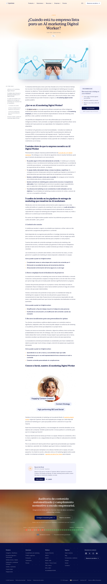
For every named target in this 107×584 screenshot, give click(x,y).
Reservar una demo (92, 3)
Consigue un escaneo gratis (45, 517)
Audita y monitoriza (11, 566)
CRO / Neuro (48, 565)
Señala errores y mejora (12, 560)
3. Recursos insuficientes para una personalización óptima (14, 113)
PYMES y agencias (30, 555)
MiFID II (47, 555)
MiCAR (46, 558)
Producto (31, 3)
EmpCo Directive (49, 553)
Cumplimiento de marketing (32, 553)
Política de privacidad (20, 580)
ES (82, 3)
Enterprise (28, 558)
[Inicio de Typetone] (10, 3)
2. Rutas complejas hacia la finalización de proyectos (14, 108)
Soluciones (40, 3)
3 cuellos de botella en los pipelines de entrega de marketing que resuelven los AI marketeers (14, 101)
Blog (66, 555)
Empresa (56, 3)
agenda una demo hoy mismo (54, 454)
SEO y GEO (48, 568)
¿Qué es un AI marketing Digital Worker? (13, 90)
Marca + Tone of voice (50, 563)
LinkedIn (50, 479)
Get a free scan (90, 108)
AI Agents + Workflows (11, 553)
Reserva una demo (65, 517)
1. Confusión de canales (13, 105)
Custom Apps (9, 569)
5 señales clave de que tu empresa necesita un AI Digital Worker (14, 94)
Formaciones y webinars (71, 558)
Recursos (48, 3)
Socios (66, 563)
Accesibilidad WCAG (50, 570)
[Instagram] (93, 553)
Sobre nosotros (69, 553)
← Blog (53, 15)
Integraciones (9, 571)
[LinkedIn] (86, 553)
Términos (29, 580)
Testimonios (28, 560)
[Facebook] (96, 553)
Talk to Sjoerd (39, 479)
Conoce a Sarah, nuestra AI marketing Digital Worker (14, 117)
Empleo (67, 560)
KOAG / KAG (48, 560)
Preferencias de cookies (38, 580)
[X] (89, 553)
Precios (65, 3)
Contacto (67, 565)
